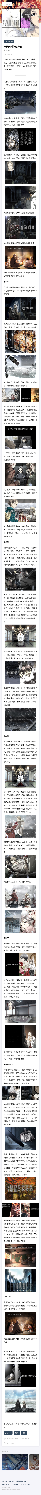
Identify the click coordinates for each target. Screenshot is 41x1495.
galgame (8, 1453)
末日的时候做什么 (13, 46)
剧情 (16, 1453)
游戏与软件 (9, 41)
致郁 (24, 1453)
